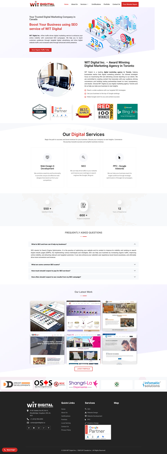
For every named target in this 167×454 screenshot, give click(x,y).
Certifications (96, 4)
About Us (74, 4)
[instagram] (39, 428)
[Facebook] (29, 428)
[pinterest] (49, 428)
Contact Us (116, 4)
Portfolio (107, 4)
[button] (33, 112)
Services (83, 4)
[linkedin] (34, 428)
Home (66, 4)
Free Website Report (130, 4)
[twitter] (44, 428)
